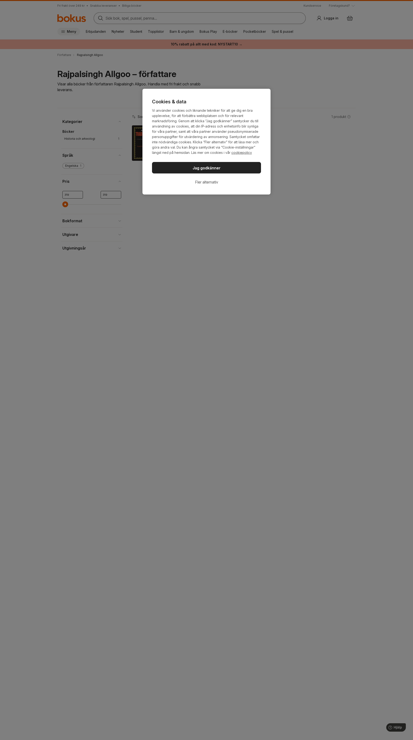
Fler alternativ (206, 182)
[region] (206, 142)
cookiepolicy (241, 152)
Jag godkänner (207, 168)
